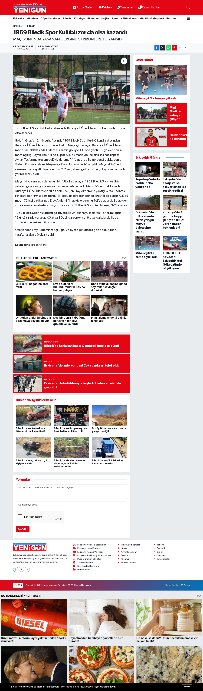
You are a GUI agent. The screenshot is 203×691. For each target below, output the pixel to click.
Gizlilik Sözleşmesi (152, 18)
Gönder (22, 529)
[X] (21, 569)
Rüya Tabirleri (163, 559)
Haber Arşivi (83, 569)
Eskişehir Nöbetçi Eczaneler (91, 545)
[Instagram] (27, 569)
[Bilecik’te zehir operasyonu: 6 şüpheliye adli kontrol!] (71, 415)
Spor (115, 18)
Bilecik (67, 18)
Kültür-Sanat (129, 18)
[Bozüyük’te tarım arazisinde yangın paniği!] (109, 415)
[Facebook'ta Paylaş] (156, 47)
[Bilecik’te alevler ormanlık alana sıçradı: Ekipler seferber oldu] (71, 447)
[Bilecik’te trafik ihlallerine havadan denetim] (109, 447)
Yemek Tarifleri (128, 562)
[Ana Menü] (188, 18)
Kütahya (79, 18)
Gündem (32, 18)
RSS (19, 585)
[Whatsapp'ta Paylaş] (168, 47)
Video (107, 7)
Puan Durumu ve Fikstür (89, 559)
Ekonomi (92, 18)
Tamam (187, 686)
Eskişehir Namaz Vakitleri (90, 552)
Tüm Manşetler (85, 562)
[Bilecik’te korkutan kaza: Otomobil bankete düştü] (33, 415)
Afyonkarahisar (50, 18)
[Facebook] (15, 569)
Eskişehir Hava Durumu (88, 548)
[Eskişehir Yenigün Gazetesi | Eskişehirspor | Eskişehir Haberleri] (29, 7)
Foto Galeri (85, 7)
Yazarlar (127, 7)
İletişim (171, 18)
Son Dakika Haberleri (88, 566)
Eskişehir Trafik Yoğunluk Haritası (94, 555)
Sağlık (105, 18)
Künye (124, 548)
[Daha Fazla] (174, 47)
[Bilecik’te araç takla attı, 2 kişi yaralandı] (33, 447)
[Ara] (188, 7)
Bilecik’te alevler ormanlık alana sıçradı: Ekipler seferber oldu (69, 463)
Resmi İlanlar (151, 7)
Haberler (18, 26)
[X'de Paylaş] (162, 47)
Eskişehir (18, 18)
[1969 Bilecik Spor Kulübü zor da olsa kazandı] (71, 89)
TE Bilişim (185, 585)
